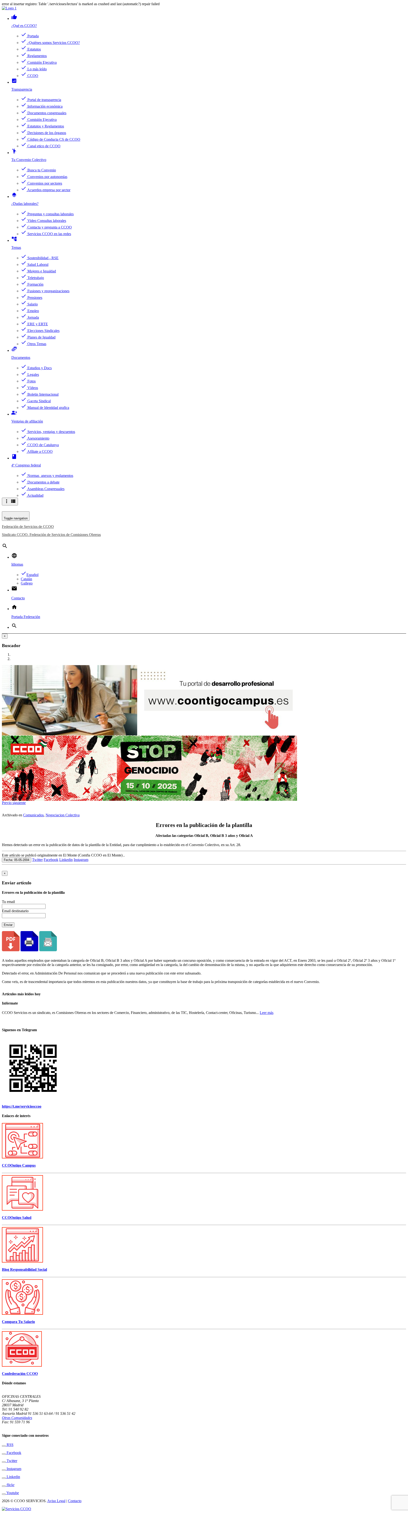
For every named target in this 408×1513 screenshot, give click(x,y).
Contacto (74, 1501)
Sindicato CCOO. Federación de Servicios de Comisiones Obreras (51, 535)
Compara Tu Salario (18, 1322)
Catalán (26, 579)
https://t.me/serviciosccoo (21, 1106)
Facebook (51, 860)
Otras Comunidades (17, 1418)
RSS (9, 1445)
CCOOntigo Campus (19, 1165)
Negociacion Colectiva (63, 815)
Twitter (37, 860)
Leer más (266, 1013)
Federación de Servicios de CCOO (28, 527)
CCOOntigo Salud (16, 1218)
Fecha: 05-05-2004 (16, 860)
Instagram (81, 860)
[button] (7, 803)
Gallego (27, 583)
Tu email (8, 902)
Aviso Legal (56, 1501)
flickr (10, 1485)
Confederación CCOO (20, 1374)
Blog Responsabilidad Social (24, 1269)
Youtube (12, 1493)
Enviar (8, 925)
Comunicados (33, 815)
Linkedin (66, 860)
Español (29, 575)
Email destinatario (15, 911)
